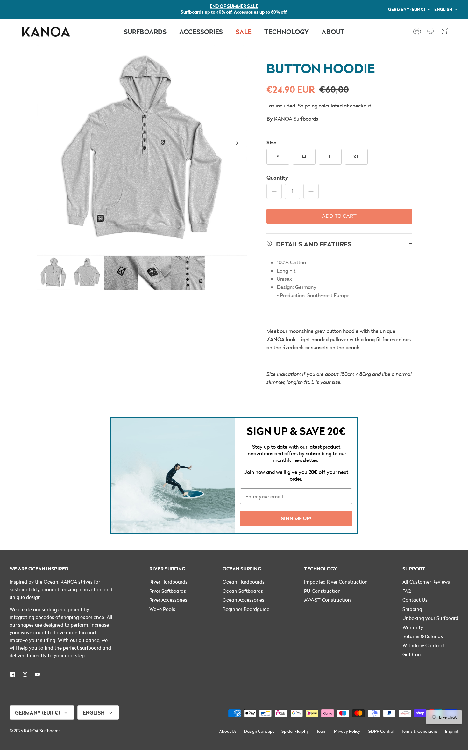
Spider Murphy (295, 731)
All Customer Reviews (426, 581)
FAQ (406, 591)
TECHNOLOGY (286, 31)
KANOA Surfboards (296, 118)
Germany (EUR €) (406, 9)
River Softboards (167, 591)
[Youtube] (37, 674)
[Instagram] (25, 674)
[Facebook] (12, 674)
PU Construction (322, 591)
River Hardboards (168, 581)
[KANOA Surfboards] (46, 32)
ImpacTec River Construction (336, 581)
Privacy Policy (347, 731)
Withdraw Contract (423, 645)
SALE (244, 31)
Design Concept (259, 731)
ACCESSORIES (201, 31)
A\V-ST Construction (327, 600)
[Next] (237, 143)
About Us (228, 731)
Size (271, 142)
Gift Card (412, 654)
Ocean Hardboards (244, 581)
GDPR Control (381, 731)
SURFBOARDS (145, 31)
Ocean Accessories (243, 600)
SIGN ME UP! (296, 518)
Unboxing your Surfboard (430, 618)
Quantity (277, 177)
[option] (142, 150)
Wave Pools (162, 609)
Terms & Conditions (419, 731)
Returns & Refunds (422, 636)
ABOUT (333, 31)
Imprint (451, 731)
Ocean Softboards (243, 591)
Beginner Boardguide (246, 609)
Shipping (307, 105)
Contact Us (415, 600)
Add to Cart (339, 216)
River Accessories (168, 600)
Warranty (412, 627)
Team (321, 731)
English (443, 9)
